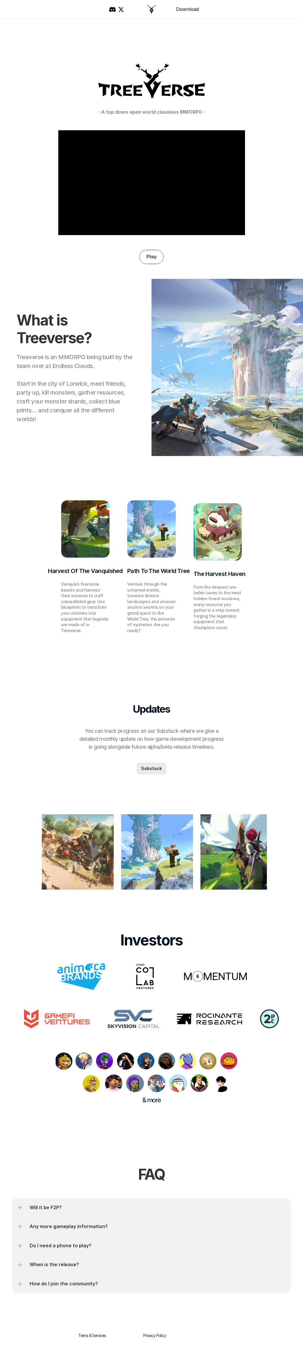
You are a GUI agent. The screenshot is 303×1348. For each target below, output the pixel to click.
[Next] (255, 852)
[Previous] (48, 852)
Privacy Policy (154, 1335)
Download (187, 9)
